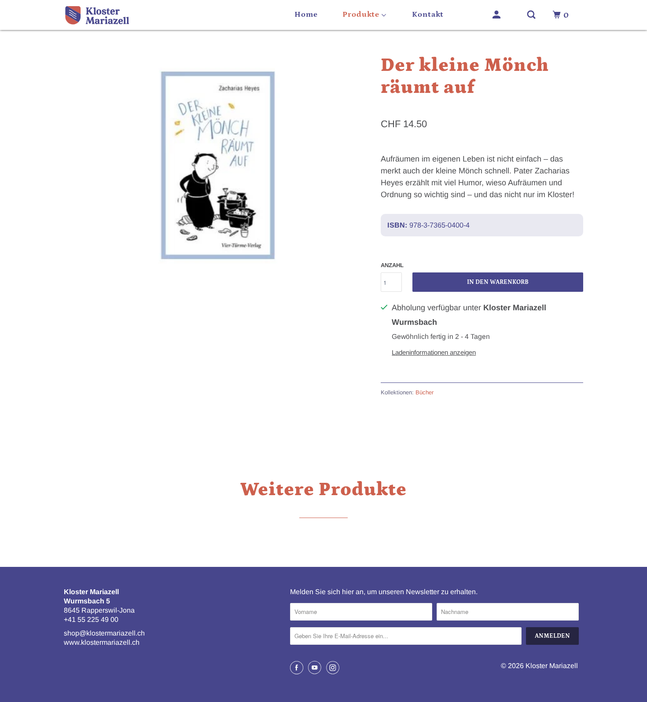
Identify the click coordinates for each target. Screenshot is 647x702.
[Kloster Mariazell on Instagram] (334, 667)
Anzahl (392, 265)
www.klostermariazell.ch (102, 642)
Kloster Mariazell (552, 665)
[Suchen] (532, 15)
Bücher (424, 392)
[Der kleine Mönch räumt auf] (218, 163)
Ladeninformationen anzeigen (434, 352)
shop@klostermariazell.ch (104, 633)
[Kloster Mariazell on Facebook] (298, 667)
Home (306, 14)
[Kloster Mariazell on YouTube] (316, 667)
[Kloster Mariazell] (103, 15)
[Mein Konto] (497, 15)
